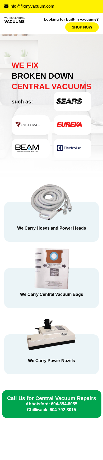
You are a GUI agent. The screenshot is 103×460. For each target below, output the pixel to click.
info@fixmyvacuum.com (32, 6)
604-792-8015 (63, 409)
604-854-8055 (64, 404)
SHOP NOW (82, 27)
